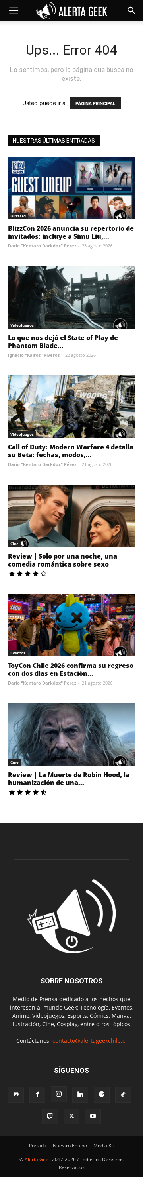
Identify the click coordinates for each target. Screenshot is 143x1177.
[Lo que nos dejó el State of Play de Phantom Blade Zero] (71, 297)
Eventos (17, 653)
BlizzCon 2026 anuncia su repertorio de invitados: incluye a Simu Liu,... (71, 232)
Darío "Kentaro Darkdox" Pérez (42, 246)
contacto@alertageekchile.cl (89, 1040)
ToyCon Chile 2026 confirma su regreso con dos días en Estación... (70, 669)
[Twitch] (50, 1116)
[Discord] (16, 1095)
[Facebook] (37, 1095)
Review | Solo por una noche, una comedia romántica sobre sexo (62, 560)
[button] (13, 10)
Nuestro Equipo (70, 1145)
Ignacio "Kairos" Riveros (34, 355)
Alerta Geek (38, 1159)
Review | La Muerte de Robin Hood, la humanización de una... (68, 778)
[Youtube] (93, 1116)
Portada (37, 1145)
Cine (14, 543)
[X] (71, 1116)
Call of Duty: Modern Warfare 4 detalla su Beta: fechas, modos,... (70, 451)
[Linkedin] (80, 1095)
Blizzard (18, 216)
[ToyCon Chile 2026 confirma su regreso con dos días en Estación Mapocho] (71, 625)
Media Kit (103, 1145)
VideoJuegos (22, 325)
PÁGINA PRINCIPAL (95, 103)
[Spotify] (102, 1095)
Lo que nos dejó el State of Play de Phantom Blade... (63, 341)
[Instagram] (59, 1094)
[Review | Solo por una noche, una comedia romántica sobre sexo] (71, 516)
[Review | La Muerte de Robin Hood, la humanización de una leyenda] (71, 734)
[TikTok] (123, 1095)
